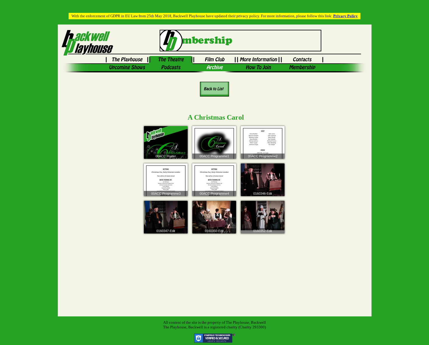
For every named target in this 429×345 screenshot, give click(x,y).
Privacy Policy (345, 16)
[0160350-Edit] (214, 221)
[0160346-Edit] (263, 186)
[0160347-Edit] (166, 223)
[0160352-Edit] (263, 215)
